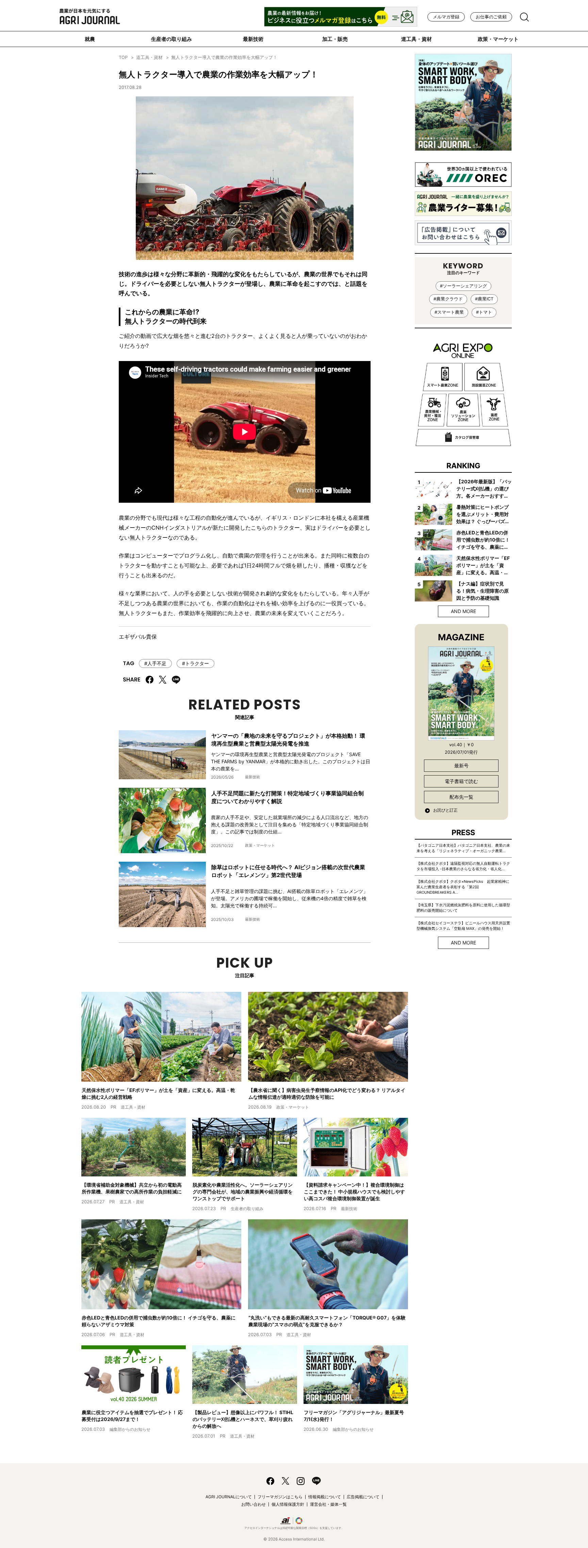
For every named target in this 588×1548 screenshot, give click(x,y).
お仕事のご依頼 (491, 16)
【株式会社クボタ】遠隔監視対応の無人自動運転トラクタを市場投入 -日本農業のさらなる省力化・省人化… (463, 866)
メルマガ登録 (446, 16)
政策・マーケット (498, 39)
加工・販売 (335, 39)
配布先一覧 (461, 797)
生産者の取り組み (171, 39)
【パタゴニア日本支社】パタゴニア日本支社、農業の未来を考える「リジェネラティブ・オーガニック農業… (463, 848)
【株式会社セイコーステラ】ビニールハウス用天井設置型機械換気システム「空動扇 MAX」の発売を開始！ (463, 926)
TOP (123, 57)
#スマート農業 (449, 312)
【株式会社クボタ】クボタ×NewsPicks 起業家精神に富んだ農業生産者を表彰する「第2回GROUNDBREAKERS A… (462, 887)
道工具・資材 (416, 39)
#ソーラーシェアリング (463, 285)
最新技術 (253, 39)
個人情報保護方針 (288, 1504)
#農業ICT (484, 298)
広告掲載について (363, 1496)
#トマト (484, 312)
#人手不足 (155, 663)
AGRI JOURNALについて (229, 1496)
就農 (90, 39)
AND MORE (463, 611)
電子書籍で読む (461, 781)
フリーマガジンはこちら (280, 1496)
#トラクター (195, 663)
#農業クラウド (448, 298)
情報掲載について (324, 1496)
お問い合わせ (253, 1504)
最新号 (461, 765)
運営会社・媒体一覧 (328, 1504)
